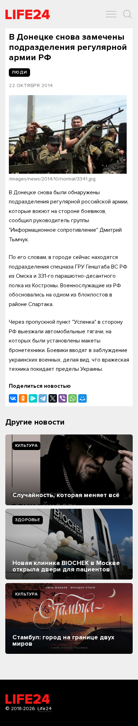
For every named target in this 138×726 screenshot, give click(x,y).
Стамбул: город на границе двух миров (63, 640)
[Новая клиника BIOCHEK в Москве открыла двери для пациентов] (69, 544)
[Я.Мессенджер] (33, 398)
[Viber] (62, 398)
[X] (52, 398)
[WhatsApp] (72, 398)
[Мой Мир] (82, 398)
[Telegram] (43, 398)
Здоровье (27, 520)
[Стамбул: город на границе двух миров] (69, 618)
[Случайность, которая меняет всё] (69, 469)
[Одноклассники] (23, 398)
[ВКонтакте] (13, 398)
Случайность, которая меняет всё (66, 495)
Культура (26, 445)
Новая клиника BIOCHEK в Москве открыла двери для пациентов (66, 566)
